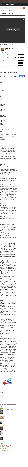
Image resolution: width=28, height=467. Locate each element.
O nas (4, 1)
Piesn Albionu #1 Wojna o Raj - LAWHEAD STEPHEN (6, 449)
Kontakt (19, 1)
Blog (10, 1)
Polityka (13, 1)
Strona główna (2, 10)
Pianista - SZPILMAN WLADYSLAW (4, 446)
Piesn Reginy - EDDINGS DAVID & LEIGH (5, 450)
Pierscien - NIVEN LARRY (3, 448)
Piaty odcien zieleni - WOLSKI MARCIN (4, 447)
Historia (16, 1)
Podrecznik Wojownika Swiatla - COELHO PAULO (6, 445)
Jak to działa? (7, 1)
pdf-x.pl (1, 465)
